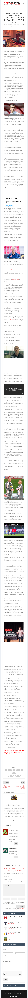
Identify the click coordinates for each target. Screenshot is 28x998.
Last (15, 953)
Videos (9, 993)
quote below (12, 319)
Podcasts (14, 993)
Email (4, 956)
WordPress (23, 991)
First (3, 953)
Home (6, 993)
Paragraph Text (7, 961)
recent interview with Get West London (13, 149)
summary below (15, 279)
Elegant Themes (12, 991)
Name (5, 949)
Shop (18, 993)
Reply (16, 843)
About (21, 993)
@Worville (21, 50)
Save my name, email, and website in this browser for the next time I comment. (14, 903)
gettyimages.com (11, 116)
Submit (5, 979)
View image (6, 116)
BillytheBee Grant (12, 24)
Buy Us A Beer (14, 995)
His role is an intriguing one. (10, 269)
